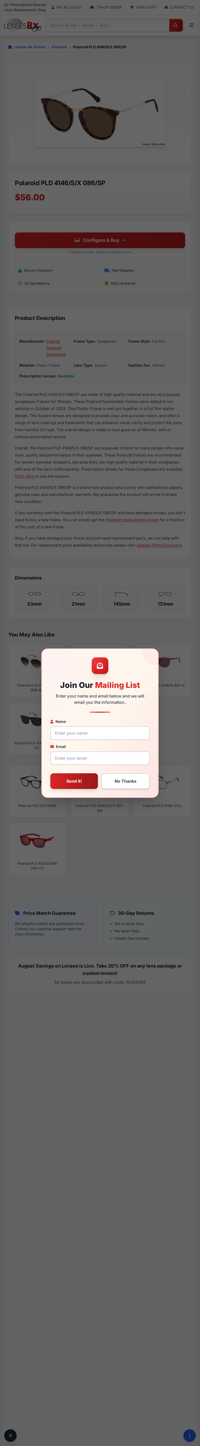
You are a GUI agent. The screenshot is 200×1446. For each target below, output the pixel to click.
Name (60, 721)
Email (61, 746)
